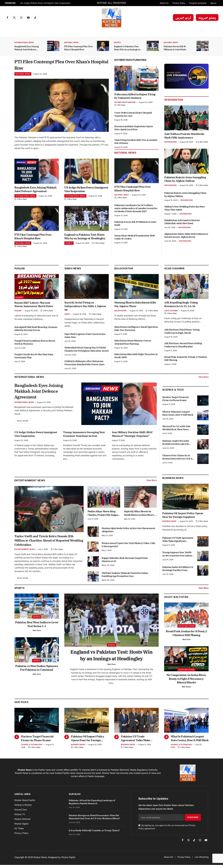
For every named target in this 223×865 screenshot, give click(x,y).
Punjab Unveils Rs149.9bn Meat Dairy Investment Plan (33, 356)
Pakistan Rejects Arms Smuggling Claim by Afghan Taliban (185, 179)
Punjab (19, 268)
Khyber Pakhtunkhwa (130, 59)
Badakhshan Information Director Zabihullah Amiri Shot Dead (182, 222)
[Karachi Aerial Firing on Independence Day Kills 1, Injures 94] (86, 286)
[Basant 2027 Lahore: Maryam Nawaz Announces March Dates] (36, 286)
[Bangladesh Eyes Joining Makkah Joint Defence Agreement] (53, 46)
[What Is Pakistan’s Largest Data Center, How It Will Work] (203, 415)
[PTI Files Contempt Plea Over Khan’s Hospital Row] (103, 46)
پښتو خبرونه (207, 17)
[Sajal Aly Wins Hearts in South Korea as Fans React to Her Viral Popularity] (140, 497)
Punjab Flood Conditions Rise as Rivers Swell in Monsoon (34, 342)
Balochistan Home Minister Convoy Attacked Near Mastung (132, 342)
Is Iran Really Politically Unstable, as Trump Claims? (94, 830)
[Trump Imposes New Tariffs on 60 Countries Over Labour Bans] (203, 556)
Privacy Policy (178, 3)
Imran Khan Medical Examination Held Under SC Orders (134, 237)
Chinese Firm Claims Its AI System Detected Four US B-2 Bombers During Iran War (177, 457)
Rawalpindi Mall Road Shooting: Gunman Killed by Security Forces (35, 329)
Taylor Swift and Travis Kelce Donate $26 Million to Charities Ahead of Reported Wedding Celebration (48, 540)
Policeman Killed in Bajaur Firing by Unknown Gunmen (134, 96)
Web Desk (37, 630)
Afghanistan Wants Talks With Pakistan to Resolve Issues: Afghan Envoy (186, 235)
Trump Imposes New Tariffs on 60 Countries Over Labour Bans (177, 554)
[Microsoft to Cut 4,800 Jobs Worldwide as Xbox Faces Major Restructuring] (203, 430)
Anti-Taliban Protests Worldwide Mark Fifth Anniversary (184, 135)
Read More (22, 421)
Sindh (67, 314)
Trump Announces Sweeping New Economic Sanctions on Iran (84, 434)
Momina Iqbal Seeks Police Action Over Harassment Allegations (128, 530)
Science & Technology (31, 744)
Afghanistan (173, 99)
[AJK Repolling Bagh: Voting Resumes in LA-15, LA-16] (186, 286)
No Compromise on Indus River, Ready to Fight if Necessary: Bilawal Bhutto (186, 678)
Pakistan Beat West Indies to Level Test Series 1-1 (36, 624)
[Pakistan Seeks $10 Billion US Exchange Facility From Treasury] (203, 570)
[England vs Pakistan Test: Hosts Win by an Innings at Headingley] (153, 46)
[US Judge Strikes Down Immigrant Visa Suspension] (86, 171)
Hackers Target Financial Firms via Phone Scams (175, 399)
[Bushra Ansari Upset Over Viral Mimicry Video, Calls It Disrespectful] (93, 546)
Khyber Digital (68, 857)
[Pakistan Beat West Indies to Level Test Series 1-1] (36, 606)
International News (24, 42)
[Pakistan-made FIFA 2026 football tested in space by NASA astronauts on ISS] (203, 444)
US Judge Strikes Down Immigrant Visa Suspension (86, 189)
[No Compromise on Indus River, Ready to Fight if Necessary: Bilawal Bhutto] (186, 658)
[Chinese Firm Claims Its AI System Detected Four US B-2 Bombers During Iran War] (203, 459)
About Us (164, 3)
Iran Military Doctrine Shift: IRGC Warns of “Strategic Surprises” (132, 434)
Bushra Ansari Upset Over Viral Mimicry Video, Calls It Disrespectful (128, 545)
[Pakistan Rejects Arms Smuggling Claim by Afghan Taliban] (186, 161)
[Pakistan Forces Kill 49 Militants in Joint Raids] (202, 46)
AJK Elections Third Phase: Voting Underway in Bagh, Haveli (182, 331)
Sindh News (72, 268)
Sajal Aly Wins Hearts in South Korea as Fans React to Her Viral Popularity (140, 513)
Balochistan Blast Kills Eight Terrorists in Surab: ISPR (136, 356)
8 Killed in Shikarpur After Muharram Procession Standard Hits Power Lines (84, 363)
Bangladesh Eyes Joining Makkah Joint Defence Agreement (26, 48)
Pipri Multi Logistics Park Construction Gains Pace (84, 336)
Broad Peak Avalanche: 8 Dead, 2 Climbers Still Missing (185, 358)
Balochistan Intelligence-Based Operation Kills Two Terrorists (136, 328)
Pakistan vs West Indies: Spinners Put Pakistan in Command (36, 667)
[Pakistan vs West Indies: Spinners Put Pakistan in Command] (36, 649)
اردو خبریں (183, 17)
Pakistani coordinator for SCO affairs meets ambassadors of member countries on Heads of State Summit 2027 (135, 208)
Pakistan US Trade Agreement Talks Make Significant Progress (177, 540)
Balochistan (123, 268)
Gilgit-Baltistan (176, 596)
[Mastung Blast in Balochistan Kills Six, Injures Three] (136, 286)
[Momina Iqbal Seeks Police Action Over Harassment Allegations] (93, 531)
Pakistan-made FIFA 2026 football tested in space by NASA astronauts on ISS (175, 442)
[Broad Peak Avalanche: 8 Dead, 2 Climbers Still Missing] (186, 615)
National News (71, 42)
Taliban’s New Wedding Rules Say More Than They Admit (184, 208)
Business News (172, 477)
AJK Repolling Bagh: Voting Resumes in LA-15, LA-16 (181, 304)
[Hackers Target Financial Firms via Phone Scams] (203, 400)
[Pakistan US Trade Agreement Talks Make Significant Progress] (203, 541)
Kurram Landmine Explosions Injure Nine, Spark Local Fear (133, 128)
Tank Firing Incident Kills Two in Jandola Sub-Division (135, 141)
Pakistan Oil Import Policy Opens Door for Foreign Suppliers (182, 515)
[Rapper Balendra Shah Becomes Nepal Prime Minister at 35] (93, 561)
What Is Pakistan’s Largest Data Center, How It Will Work (177, 413)
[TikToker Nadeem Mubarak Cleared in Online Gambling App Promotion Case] (93, 576)
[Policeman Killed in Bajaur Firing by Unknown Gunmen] (136, 78)
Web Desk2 (186, 687)
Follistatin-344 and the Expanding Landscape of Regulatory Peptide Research (92, 802)
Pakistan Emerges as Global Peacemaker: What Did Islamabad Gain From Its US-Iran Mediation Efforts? (94, 817)
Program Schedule (197, 3)
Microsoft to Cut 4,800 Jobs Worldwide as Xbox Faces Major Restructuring (176, 428)
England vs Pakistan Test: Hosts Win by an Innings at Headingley (127, 48)
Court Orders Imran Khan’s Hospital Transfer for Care (133, 114)
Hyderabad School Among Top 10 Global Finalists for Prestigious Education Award (86, 349)
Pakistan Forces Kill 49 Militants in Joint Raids (175, 48)
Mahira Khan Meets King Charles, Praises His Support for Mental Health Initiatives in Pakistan (104, 513)
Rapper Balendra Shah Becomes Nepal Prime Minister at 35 (125, 559)
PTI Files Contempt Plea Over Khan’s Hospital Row (44, 3)
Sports (213, 3)
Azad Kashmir (171, 311)
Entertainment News (24, 549)
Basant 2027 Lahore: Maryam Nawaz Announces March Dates (33, 304)
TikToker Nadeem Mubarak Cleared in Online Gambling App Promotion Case (125, 574)
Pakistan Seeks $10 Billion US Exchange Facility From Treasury (177, 569)
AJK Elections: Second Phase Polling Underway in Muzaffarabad (183, 345)
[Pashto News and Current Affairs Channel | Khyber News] (111, 17)
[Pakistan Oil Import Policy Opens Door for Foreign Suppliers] (185, 497)
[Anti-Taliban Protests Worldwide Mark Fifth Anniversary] (186, 117)
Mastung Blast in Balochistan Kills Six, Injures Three (135, 304)
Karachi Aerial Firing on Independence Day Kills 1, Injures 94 (85, 306)
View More (203, 377)
